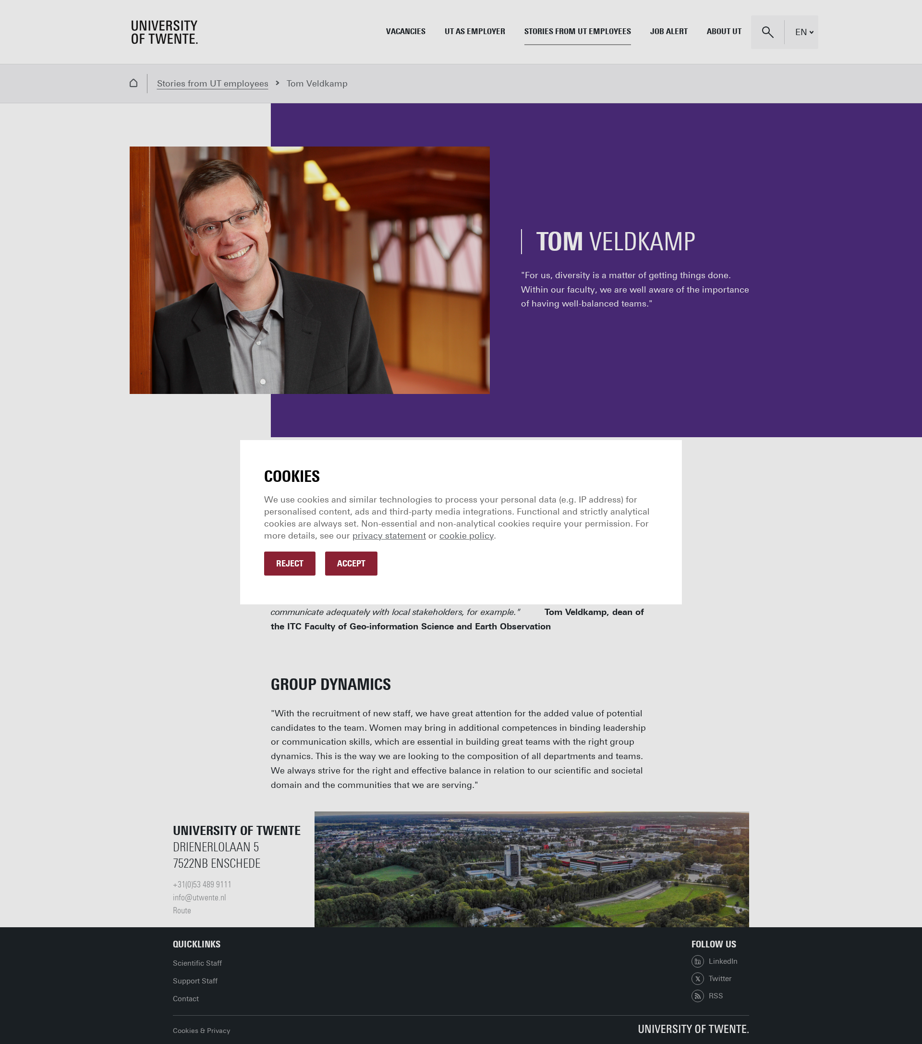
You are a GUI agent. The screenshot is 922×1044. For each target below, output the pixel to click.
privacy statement (389, 535)
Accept (351, 563)
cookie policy (466, 535)
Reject (289, 563)
